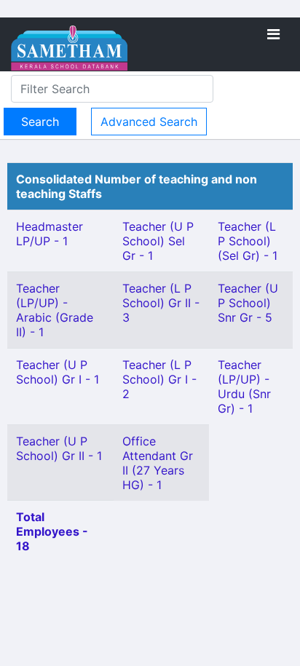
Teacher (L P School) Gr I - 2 (159, 379)
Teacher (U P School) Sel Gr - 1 (158, 241)
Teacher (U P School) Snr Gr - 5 (248, 303)
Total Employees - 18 (52, 531)
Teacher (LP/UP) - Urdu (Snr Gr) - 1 (244, 386)
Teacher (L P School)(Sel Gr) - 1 (247, 241)
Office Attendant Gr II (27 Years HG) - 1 (157, 463)
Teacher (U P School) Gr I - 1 (57, 371)
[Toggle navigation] (273, 34)
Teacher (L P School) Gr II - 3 (161, 303)
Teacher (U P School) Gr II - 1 (59, 448)
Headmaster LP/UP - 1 (49, 233)
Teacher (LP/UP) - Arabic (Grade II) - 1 (54, 310)
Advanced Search (148, 121)
